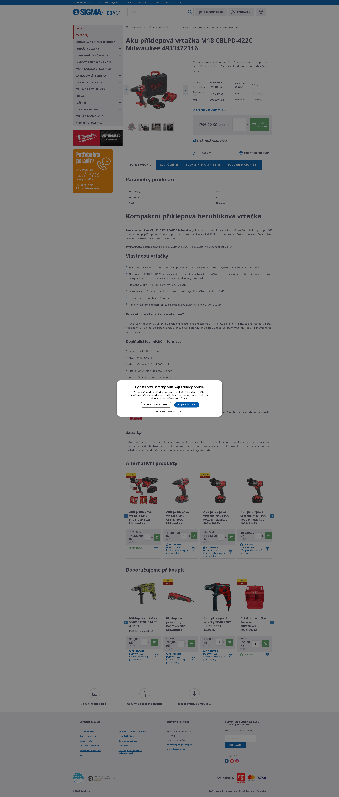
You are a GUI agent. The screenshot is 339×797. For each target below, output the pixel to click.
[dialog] (169, 398)
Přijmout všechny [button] (186, 405)
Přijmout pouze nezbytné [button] (156, 405)
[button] (169, 411)
